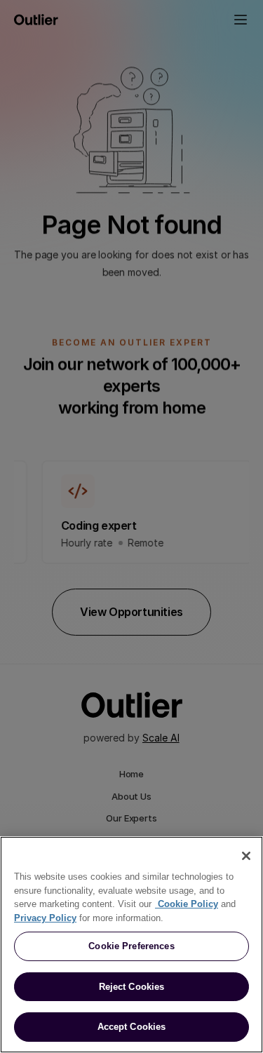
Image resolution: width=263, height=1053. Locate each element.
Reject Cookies (132, 986)
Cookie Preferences (131, 946)
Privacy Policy (45, 918)
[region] (131, 944)
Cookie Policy (186, 904)
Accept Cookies (131, 1026)
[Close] (246, 855)
